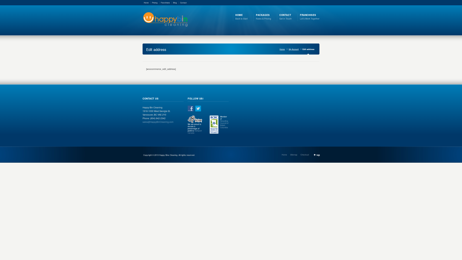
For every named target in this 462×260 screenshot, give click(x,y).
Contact (183, 2)
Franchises (165, 2)
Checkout (304, 154)
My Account (294, 49)
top (318, 155)
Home (146, 2)
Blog (175, 2)
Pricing (155, 2)
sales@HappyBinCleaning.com (158, 121)
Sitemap (293, 154)
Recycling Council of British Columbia (224, 124)
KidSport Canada (195, 131)
